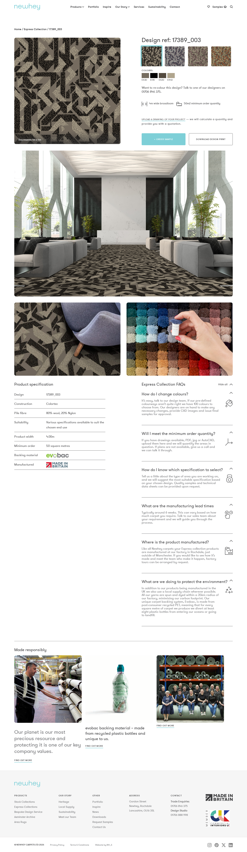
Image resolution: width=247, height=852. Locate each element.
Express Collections (25, 806)
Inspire (96, 806)
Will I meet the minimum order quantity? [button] (178, 434)
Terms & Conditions (79, 845)
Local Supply (66, 806)
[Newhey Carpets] (27, 6)
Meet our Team (67, 817)
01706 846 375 (179, 806)
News (95, 811)
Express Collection (35, 29)
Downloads (99, 817)
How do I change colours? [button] (165, 394)
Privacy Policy (57, 845)
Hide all (223, 384)
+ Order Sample (163, 139)
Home (17, 29)
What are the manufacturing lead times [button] (178, 506)
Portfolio (97, 801)
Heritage (64, 801)
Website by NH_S (103, 845)
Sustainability (67, 811)
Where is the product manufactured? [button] (175, 542)
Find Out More (23, 760)
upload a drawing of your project (163, 119)
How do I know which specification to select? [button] (182, 470)
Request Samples (102, 822)
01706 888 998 (179, 814)
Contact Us (99, 827)
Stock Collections (24, 801)
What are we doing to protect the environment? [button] (185, 582)
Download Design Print (210, 139)
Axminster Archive (24, 817)
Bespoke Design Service (28, 811)
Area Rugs (20, 822)
